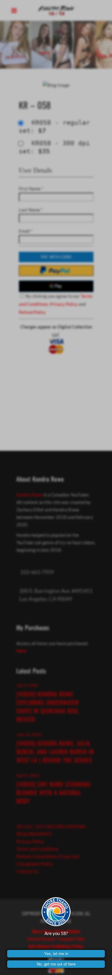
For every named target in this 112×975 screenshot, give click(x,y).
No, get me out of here (56, 964)
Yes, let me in (56, 953)
